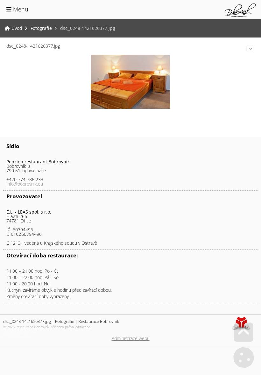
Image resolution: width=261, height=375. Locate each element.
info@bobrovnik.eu (24, 184)
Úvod (240, 10)
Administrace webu (131, 338)
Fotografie (41, 28)
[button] (17, 9)
